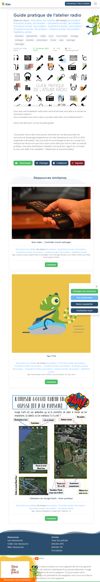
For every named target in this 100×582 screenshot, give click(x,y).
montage (74, 36)
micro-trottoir (62, 36)
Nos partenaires (84, 298)
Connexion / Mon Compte (78, 3)
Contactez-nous (84, 310)
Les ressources (15, 540)
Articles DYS (57, 543)
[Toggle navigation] (95, 3)
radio (61, 40)
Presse (53, 40)
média (43, 36)
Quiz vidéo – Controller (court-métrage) (51, 242)
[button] (60, 163)
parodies (30, 40)
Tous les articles (59, 540)
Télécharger (25, 163)
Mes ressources (16, 547)
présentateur (42, 40)
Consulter (51, 264)
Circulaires (56, 550)
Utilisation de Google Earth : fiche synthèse (51, 499)
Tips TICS (51, 356)
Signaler (79, 163)
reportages (19, 44)
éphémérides (31, 36)
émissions (19, 36)
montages (19, 40)
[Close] (96, 286)
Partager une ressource (84, 291)
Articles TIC (57, 547)
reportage (71, 40)
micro (51, 36)
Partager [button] (43, 163)
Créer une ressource (18, 543)
